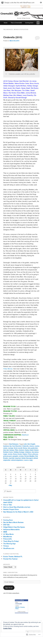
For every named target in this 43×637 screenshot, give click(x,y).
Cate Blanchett (17, 446)
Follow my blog (21, 611)
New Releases (13, 444)
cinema (31, 446)
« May (10, 485)
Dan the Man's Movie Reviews (13, 522)
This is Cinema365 (16, 23)
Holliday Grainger (19, 452)
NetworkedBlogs (19, 600)
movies (10, 454)
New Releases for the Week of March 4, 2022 (18, 512)
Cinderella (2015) (12, 37)
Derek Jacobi (18, 448)
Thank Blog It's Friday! (11, 541)
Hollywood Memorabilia (11, 529)
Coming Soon (29, 23)
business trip (7, 446)
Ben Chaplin (31, 444)
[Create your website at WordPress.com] (21, 2)
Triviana (6, 546)
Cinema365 (18, 603)
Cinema (22, 607)
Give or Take (7, 505)
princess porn (7, 456)
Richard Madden (29, 456)
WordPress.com (8, 548)
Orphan (24, 454)
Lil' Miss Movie (8, 534)
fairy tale (6, 450)
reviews (21, 456)
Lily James (35, 452)
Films (16, 450)
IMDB (5, 532)
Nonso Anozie (17, 454)
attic (25, 444)
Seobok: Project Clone (11, 509)
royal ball (11, 458)
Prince (30, 454)
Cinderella (25, 446)
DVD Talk (6, 525)
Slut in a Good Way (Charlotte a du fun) (16, 507)
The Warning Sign (9, 543)
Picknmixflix (7, 539)
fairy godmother (33, 448)
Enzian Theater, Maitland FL (12, 556)
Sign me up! (8, 588)
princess (35, 454)
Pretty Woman (7, 369)
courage (10, 448)
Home (5, 23)
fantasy (11, 450)
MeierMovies (7, 536)
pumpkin (15, 456)
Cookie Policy (7, 628)
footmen (21, 450)
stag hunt (18, 458)
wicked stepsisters (17, 460)
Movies (17, 607)
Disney (25, 448)
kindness (28, 452)
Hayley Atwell (29, 450)
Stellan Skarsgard (27, 458)
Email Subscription (10, 572)
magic (5, 454)
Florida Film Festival (10, 559)
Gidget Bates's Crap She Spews (14, 527)
